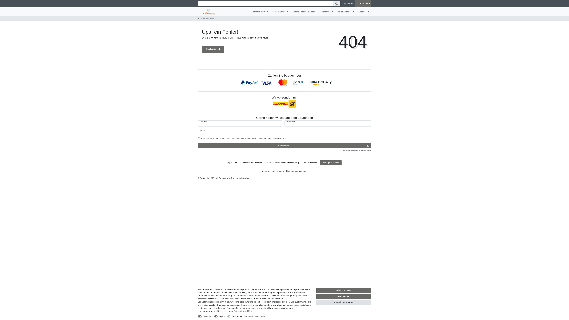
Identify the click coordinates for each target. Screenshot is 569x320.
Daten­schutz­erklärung (252, 162)
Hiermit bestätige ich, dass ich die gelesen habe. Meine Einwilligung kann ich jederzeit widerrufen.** (243, 138)
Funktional (237, 316)
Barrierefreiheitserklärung (287, 162)
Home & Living (279, 12)
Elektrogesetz (277, 171)
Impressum (232, 162)
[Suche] (336, 3)
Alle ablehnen (343, 296)
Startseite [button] (211, 49)
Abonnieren (283, 145)
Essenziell (207, 316)
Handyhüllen (259, 12)
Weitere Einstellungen (254, 316)
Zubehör (362, 12)
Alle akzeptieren (343, 290)
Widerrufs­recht (310, 162)
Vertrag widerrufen (330, 162)
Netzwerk (326, 12)
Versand (265, 171)
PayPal (222, 316)
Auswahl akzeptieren (344, 302)
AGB (268, 162)
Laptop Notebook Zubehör (305, 12)
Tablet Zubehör (344, 12)
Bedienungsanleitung (296, 171)
